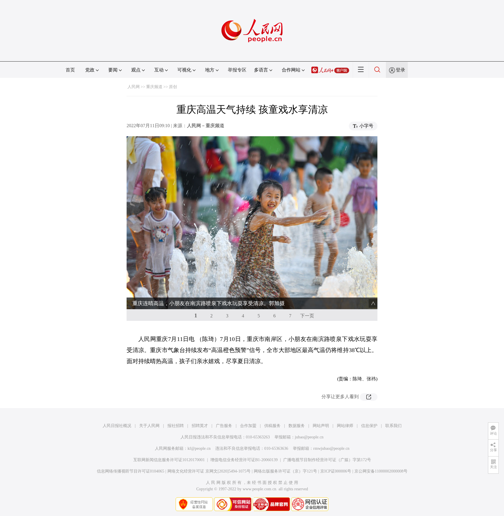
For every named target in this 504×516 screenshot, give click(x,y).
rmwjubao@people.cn (331, 448)
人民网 (133, 87)
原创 (173, 87)
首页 (70, 69)
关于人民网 (149, 426)
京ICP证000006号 (335, 471)
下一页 (307, 315)
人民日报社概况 (117, 426)
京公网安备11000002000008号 (380, 471)
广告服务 (224, 426)
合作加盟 (248, 426)
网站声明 (321, 426)
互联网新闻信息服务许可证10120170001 (169, 460)
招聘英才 (200, 426)
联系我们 (393, 426)
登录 (400, 69)
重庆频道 (154, 87)
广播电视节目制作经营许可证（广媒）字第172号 (327, 460)
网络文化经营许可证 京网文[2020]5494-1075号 (209, 471)
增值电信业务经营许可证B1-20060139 (244, 460)
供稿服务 (272, 426)
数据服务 (296, 426)
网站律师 (345, 426)
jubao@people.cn (309, 437)
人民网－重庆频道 (205, 125)
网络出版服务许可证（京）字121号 (285, 471)
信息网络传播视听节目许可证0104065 (130, 471)
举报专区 (237, 69)
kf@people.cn (199, 448)
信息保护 (369, 426)
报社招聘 (175, 426)
